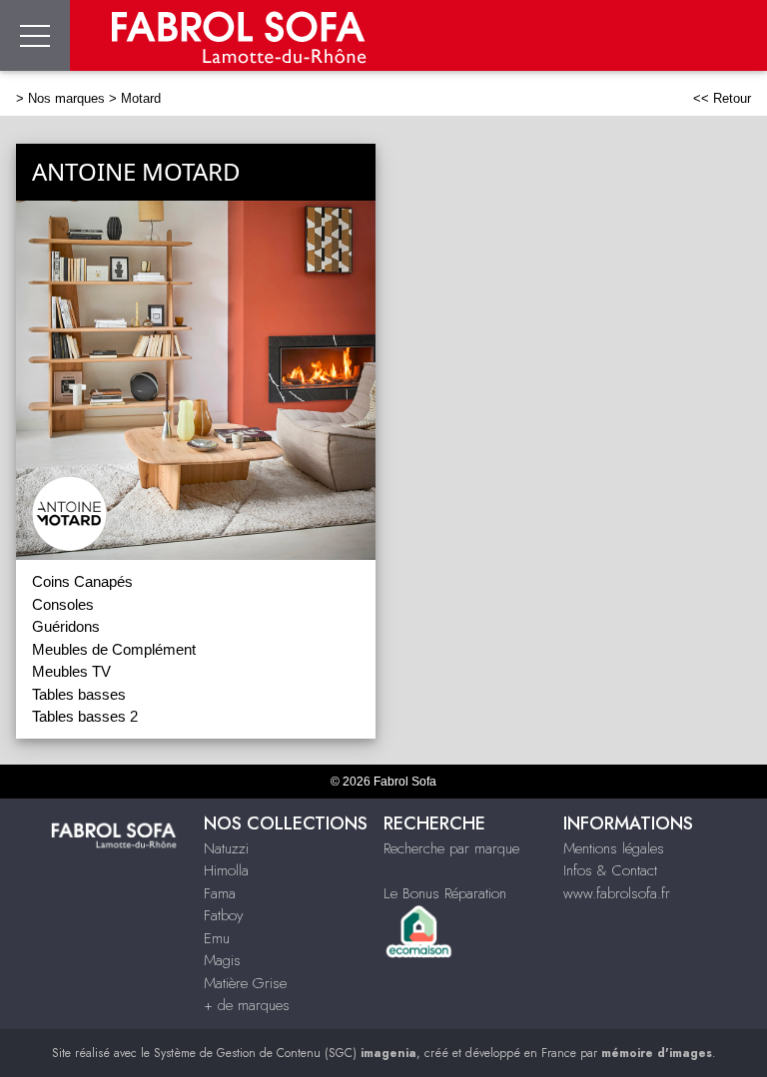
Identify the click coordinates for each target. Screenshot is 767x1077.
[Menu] (35, 35)
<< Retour (722, 98)
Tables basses (79, 694)
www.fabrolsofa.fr (616, 893)
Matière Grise (245, 983)
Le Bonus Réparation (445, 893)
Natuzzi (226, 848)
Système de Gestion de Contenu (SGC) (285, 1053)
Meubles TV (71, 671)
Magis (222, 960)
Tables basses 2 (85, 716)
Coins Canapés (82, 581)
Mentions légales (613, 848)
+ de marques (247, 1005)
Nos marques (66, 98)
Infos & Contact (610, 870)
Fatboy (223, 915)
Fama (220, 893)
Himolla (226, 870)
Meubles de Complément (114, 649)
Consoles (63, 604)
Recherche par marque (451, 848)
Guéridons (66, 626)
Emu (217, 938)
